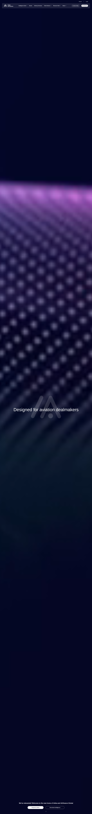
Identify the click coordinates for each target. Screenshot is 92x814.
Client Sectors (47, 5)
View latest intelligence (55, 807)
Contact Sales (75, 5)
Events (30, 5)
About (64, 5)
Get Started (84, 5)
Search (80, 1)
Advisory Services (38, 5)
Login (87, 1)
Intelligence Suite (22, 5)
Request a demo (35, 807)
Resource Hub (56, 5)
